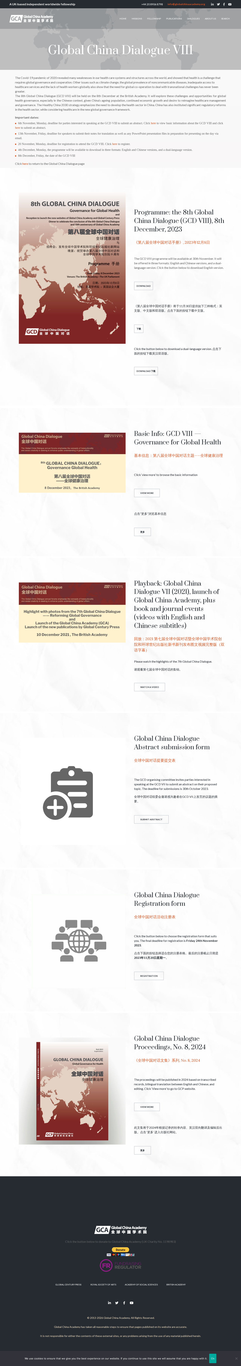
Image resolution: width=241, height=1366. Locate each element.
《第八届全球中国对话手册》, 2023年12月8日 (172, 242)
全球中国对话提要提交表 (154, 760)
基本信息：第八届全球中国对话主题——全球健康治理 (178, 455)
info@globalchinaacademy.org (186, 4)
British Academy (176, 1284)
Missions (137, 18)
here (153, 123)
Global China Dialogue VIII (120, 50)
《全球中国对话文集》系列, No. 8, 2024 (167, 1060)
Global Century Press (68, 1284)
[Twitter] (117, 1303)
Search (225, 18)
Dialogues (193, 18)
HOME (123, 18)
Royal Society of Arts (103, 1284)
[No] (236, 1358)
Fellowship (154, 18)
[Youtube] (131, 1303)
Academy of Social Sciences (141, 1284)
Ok (212, 1358)
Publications (174, 18)
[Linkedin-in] (109, 1303)
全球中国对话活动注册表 (154, 916)
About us (210, 18)
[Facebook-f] (124, 1303)
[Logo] (31, 18)
